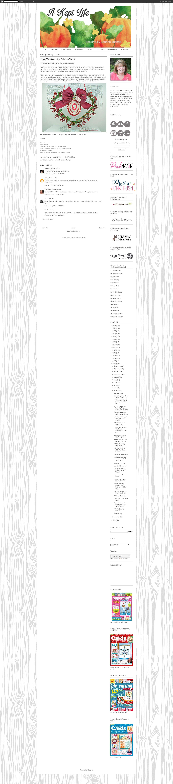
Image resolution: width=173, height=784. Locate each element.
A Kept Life (57, 12)
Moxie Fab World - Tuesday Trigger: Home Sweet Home (121, 407)
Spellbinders (114, 304)
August (116, 377)
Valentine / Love (50, 160)
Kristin (47, 210)
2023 (114, 333)
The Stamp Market (116, 313)
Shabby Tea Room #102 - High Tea (120, 436)
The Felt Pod (114, 310)
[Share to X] (70, 157)
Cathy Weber (49, 178)
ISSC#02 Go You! (119, 463)
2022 (114, 336)
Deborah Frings (50, 168)
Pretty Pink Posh (115, 295)
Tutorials (90, 49)
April (116, 388)
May (115, 385)
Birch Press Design (116, 273)
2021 (114, 339)
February (117, 393)
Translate (125, 558)
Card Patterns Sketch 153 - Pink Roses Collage (120, 449)
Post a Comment (48, 219)
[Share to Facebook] (72, 157)
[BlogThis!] (68, 157)
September (118, 374)
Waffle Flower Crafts (116, 316)
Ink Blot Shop (114, 276)
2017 (114, 350)
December (117, 366)
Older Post (102, 228)
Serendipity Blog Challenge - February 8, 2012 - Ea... (120, 486)
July (115, 380)
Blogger (90, 770)
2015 (114, 355)
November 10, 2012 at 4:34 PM (54, 215)
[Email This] (66, 157)
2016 (114, 353)
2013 (114, 361)
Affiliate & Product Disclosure (107, 49)
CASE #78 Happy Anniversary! (119, 444)
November (117, 369)
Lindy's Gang (114, 280)
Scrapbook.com (115, 298)
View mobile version (73, 231)
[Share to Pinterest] (74, 157)
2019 (114, 344)
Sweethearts (118, 513)
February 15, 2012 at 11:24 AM (54, 206)
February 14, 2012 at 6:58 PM (54, 185)
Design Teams (66, 49)
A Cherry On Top (115, 270)
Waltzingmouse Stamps (63, 160)
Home (44, 49)
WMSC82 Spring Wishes (119, 509)
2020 (114, 342)
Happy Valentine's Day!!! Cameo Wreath (119, 470)
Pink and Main (114, 286)
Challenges (124, 49)
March (116, 390)
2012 (114, 364)
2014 (114, 358)
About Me (53, 49)
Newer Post (45, 228)
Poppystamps (114, 289)
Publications (79, 49)
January (117, 517)
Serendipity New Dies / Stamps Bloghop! (121, 396)
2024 (114, 331)
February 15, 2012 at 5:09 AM (54, 194)
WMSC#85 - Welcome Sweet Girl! (121, 423)
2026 (114, 325)
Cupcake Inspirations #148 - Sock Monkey (121, 413)
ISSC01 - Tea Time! (120, 496)
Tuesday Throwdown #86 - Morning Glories (120, 418)
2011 (114, 520)
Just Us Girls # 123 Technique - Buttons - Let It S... (121, 458)
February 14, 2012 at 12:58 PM (54, 174)
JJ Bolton (48, 198)
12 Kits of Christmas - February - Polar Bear (121, 401)
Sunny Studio (114, 307)
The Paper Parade (51, 189)
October (117, 371)
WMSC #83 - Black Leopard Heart (120, 480)
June (116, 382)
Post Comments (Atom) (77, 237)
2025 (114, 328)
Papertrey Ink (114, 283)
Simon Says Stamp (116, 301)
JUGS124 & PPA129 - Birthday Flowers (121, 440)
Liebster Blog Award (120, 466)
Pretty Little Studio (116, 292)
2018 (114, 347)
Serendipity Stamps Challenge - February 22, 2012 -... (120, 429)
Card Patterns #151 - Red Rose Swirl (120, 492)
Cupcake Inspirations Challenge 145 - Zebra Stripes (120, 504)
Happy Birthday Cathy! (121, 454)
